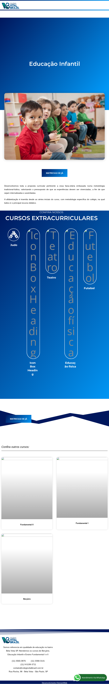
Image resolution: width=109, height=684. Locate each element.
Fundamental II (26, 525)
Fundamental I (82, 523)
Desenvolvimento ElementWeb (54, 683)
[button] (81, 6)
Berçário (27, 599)
